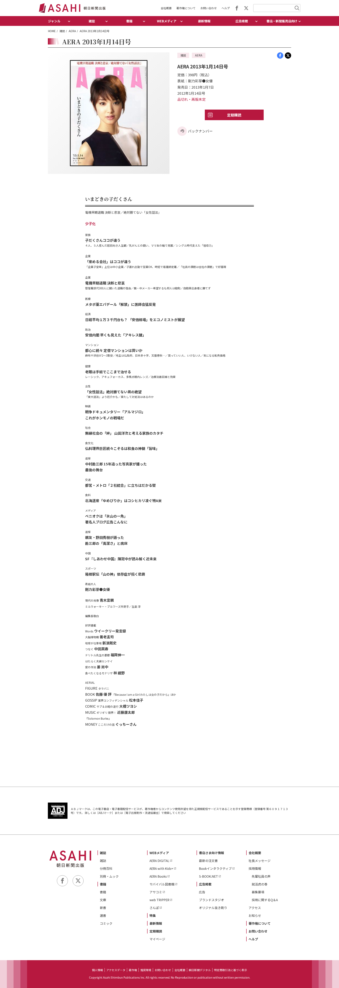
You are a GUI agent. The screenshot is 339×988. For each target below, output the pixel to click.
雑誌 (62, 31)
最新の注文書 (208, 860)
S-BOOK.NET (208, 876)
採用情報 (255, 868)
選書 (103, 915)
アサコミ (155, 892)
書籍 (103, 884)
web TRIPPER (159, 899)
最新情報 (204, 21)
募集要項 (258, 892)
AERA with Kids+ (161, 868)
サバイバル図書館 (161, 884)
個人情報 (97, 970)
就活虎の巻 (259, 884)
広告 (202, 892)
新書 (103, 907)
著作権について (186, 8)
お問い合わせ (208, 8)
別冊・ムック (109, 876)
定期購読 (234, 114)
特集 (152, 915)
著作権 (133, 970)
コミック (106, 923)
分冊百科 (106, 868)
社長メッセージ (260, 860)
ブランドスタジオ (211, 899)
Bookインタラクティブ (215, 868)
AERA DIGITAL (159, 860)
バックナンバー (200, 130)
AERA (72, 31)
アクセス (255, 907)
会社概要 (166, 8)
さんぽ (154, 907)
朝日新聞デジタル (200, 970)
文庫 (103, 899)
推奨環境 (145, 970)
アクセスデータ (115, 970)
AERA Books (158, 876)
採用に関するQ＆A (265, 899)
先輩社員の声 (261, 876)
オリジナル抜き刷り (213, 907)
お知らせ (255, 915)
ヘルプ (225, 8)
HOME (52, 31)
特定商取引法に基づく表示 (230, 970)
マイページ (157, 939)
